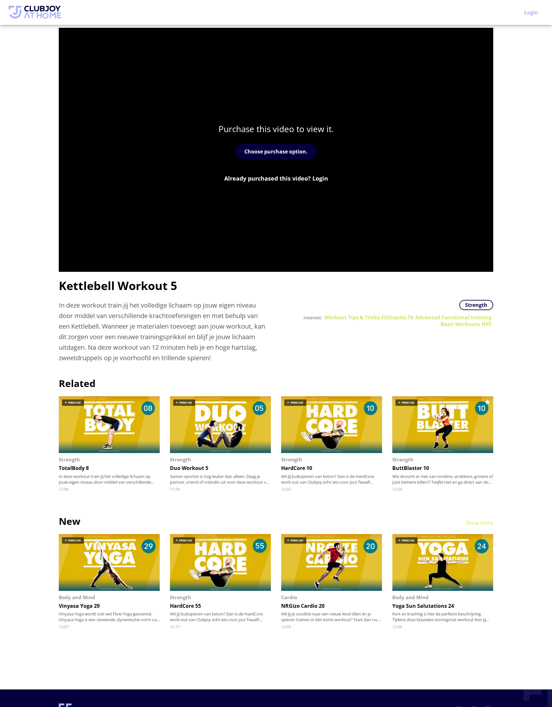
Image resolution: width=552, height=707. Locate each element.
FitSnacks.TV (397, 317)
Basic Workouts (460, 324)
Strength (476, 305)
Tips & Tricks (364, 317)
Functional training (467, 317)
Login (531, 12)
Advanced (427, 317)
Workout (335, 317)
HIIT (487, 324)
